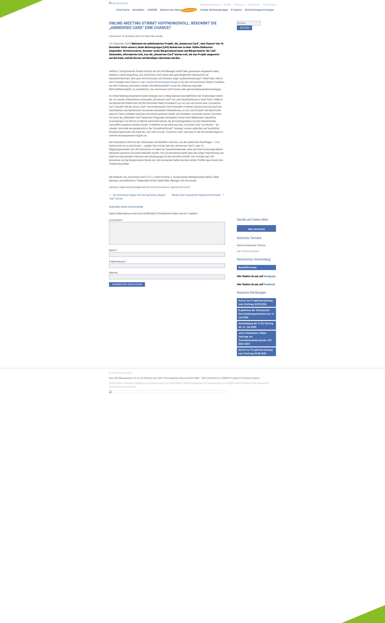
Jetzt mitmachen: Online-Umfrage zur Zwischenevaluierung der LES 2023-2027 (255, 338)
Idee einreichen (256, 229)
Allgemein (124, 187)
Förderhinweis (269, 4)
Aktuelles (138, 9)
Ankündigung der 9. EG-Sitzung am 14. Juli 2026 (255, 325)
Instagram (270, 276)
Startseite (123, 9)
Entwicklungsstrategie (259, 9)
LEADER (152, 9)
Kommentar (116, 220)
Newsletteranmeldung (210, 4)
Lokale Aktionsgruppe (214, 9)
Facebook (269, 284)
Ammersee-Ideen (178, 9)
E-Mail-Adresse (117, 261)
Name (113, 250)
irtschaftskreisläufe (159, 187)
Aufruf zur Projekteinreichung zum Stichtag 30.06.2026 (255, 351)
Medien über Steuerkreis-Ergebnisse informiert (196, 195)
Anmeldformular (247, 267)
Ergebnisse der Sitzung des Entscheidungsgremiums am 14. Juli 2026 (256, 314)
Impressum (239, 4)
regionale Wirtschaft (180, 187)
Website (113, 272)
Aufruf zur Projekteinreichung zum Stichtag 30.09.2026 (255, 302)
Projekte (236, 9)
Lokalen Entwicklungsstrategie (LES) (164, 82)
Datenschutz (254, 4)
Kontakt (227, 4)
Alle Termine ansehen (248, 251)
